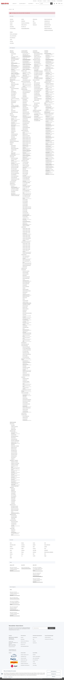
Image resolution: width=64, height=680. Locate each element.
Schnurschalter (25, 402)
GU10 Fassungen (25, 212)
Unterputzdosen (25, 125)
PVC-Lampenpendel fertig (27, 263)
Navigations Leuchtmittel (37, 110)
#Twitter (11, 32)
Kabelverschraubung (26, 113)
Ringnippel (24, 311)
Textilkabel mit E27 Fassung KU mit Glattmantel (49, 139)
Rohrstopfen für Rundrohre (13, 479)
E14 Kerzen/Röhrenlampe (38, 88)
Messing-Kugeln (25, 305)
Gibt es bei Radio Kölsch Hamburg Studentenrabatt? (26, 568)
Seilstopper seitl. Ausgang (25, 369)
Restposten (12, 142)
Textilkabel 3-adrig (47, 82)
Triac (12, 109)
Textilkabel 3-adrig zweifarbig (49, 100)
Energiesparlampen (36, 52)
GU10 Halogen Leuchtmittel (36, 77)
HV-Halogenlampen (36, 67)
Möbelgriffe (12, 487)
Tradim (34, 555)
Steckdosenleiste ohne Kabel (26, 386)
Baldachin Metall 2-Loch (27, 138)
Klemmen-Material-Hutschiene (26, 115)
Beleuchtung (12, 423)
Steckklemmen (25, 124)
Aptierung (24, 168)
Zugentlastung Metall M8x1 (26, 341)
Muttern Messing (25, 308)
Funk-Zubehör (13, 94)
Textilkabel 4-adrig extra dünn (48, 103)
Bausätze (11, 113)
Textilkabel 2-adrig (47, 70)
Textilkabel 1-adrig (47, 69)
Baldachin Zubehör (26, 159)
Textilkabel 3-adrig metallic (49, 90)
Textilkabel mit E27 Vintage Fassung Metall (49, 166)
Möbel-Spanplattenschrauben (15, 512)
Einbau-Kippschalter (26, 278)
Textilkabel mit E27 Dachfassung (49, 133)
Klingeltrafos (13, 129)
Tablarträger (13, 518)
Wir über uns (23, 26)
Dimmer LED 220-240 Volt (25, 81)
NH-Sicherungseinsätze (15, 173)
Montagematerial (14, 450)
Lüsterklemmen (25, 118)
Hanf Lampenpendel (26, 255)
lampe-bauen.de (47, 26)
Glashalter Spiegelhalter (15, 440)
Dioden (12, 89)
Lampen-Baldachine (24, 130)
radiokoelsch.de (47, 21)
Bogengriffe (13, 488)
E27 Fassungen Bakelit (26, 182)
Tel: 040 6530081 (59, 0)
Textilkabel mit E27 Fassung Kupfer (49, 146)
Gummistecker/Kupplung (27, 399)
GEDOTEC (23, 546)
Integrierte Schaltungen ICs (15, 99)
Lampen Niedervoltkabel (27, 253)
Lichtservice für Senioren (49, 639)
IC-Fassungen (13, 97)
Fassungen (13, 425)
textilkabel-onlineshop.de (48, 30)
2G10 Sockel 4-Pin (37, 58)
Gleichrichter (13, 95)
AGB (33, 21)
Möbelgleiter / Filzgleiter (14, 460)
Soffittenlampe (36, 100)
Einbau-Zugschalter (26, 283)
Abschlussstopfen (26, 273)
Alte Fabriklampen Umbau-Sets (26, 167)
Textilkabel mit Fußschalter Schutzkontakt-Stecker (49, 58)
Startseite (34, 0)
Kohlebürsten (13, 131)
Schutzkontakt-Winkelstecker (25, 406)
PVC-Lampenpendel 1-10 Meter (27, 262)
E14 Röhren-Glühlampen (27, 349)
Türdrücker (13, 503)
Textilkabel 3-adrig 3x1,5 (50, 83)
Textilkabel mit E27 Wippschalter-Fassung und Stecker (49, 169)
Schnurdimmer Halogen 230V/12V (27, 73)
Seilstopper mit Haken (26, 367)
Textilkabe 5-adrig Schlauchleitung (49, 107)
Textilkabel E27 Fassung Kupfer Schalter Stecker (50, 118)
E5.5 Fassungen (25, 201)
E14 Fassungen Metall (26, 177)
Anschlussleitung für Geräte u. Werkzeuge (26, 69)
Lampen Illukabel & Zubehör (26, 240)
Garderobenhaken (14, 439)
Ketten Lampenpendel (26, 259)
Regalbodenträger (13, 514)
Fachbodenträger (14, 515)
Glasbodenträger (14, 517)
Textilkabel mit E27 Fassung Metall (49, 148)
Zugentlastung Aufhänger (25, 332)
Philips (22, 552)
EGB (45, 542)
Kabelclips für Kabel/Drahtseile (25, 364)
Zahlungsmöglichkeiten (25, 28)
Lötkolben (12, 132)
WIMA (11, 557)
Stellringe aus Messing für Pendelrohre (26, 319)
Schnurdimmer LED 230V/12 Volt (26, 75)
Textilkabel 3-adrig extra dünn (50, 85)
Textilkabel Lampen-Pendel (48, 113)
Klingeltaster (13, 128)
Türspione (12, 526)
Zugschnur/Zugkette (26, 225)
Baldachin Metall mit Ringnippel (26, 152)
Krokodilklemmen (13, 139)
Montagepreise (23, 342)
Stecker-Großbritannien (26, 407)
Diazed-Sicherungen (14, 158)
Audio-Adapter (13, 53)
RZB (45, 553)
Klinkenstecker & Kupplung (14, 69)
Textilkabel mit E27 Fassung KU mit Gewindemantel (49, 135)
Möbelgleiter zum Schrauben (14, 472)
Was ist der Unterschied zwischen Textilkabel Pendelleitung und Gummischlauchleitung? (37, 575)
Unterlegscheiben (26, 327)
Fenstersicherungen (14, 521)
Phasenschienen (25, 120)
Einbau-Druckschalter (26, 276)
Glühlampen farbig (26, 352)
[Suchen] (51, 3)
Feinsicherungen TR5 (14, 164)
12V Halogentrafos (37, 120)
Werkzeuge (13, 136)
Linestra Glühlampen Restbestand (37, 64)
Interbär (34, 548)
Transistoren (13, 107)
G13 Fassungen (25, 203)
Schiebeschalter (13, 149)
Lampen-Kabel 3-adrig (26, 231)
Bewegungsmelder (14, 116)
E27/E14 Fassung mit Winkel (26, 198)
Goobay (45, 546)
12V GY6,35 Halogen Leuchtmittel (37, 119)
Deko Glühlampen (37, 62)
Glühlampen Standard (36, 59)
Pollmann (34, 552)
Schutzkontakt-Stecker (26, 403)
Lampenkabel (23, 226)
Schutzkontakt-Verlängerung (25, 419)
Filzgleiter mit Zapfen (14, 464)
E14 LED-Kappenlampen (27, 348)
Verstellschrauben (14, 454)
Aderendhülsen (25, 100)
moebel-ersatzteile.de (48, 28)
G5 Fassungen (25, 209)
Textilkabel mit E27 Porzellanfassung (49, 160)
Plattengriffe (13, 498)
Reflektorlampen (37, 66)
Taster (12, 151)
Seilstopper (24, 365)
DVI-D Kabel (13, 60)
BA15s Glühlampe (37, 82)
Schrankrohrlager (14, 451)
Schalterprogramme (14, 133)
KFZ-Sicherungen (14, 168)
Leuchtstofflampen (36, 105)
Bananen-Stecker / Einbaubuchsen (13, 79)
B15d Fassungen (25, 170)
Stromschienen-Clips (26, 375)
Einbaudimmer (25, 78)
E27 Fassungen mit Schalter (26, 188)
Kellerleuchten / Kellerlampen (13, 125)
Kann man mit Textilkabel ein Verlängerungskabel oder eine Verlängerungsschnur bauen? (38, 569)
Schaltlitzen (24, 93)
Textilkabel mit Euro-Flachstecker (49, 55)
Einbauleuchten (24, 87)
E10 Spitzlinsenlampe (37, 95)
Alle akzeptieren (53, 671)
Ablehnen (53, 676)
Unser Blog (53, 0)
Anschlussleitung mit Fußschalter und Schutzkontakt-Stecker (26, 54)
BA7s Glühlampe (37, 84)
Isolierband (24, 106)
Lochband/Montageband (27, 117)
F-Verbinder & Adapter (15, 188)
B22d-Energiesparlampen (38, 53)
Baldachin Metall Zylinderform (25, 157)
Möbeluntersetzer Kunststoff (14, 476)
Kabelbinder (25, 110)
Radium (11, 553)
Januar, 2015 (12, 564)
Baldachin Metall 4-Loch (27, 141)
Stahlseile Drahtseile (26, 374)
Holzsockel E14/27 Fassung (26, 258)
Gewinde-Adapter (25, 289)
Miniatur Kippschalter (14, 148)
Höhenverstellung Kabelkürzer (49, 116)
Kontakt (44, 0)
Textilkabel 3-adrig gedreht (49, 88)
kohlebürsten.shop (47, 24)
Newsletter (23, 21)
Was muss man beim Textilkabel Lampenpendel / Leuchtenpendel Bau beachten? (14, 569)
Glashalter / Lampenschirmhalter (26, 294)
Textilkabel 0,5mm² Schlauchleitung (47, 112)
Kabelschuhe (25, 297)
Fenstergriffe (13, 493)
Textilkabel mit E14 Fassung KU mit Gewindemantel (49, 123)
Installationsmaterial (24, 97)
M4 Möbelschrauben (14, 506)
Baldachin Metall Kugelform (25, 147)
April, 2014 (34, 564)
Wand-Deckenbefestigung (26, 329)
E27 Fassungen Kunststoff (25, 184)
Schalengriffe (13, 500)
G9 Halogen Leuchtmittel (38, 74)
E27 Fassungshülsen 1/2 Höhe (27, 192)
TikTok (11, 39)
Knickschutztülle (25, 300)
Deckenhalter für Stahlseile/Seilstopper (26, 361)
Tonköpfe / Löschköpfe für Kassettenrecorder (15, 106)
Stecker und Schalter (24, 392)
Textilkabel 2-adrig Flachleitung (49, 73)
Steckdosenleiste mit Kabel (26, 383)
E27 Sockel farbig (25, 351)
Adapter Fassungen (26, 164)
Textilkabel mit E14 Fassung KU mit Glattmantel (49, 127)
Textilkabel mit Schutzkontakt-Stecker (49, 67)
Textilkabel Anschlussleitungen (47, 53)
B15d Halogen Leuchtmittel (36, 70)
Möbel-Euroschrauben (15, 508)
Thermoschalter (13, 180)
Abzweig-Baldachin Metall (26, 132)
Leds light (34, 550)
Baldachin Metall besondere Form (25, 145)
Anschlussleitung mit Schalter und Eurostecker (27, 64)
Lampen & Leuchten (14, 426)
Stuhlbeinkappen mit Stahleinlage (14, 484)
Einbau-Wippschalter (26, 282)
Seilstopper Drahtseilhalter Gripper (25, 359)
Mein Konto (40, 0)
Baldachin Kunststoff (26, 135)
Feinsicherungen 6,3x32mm (14, 163)
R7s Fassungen (25, 216)
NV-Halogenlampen (36, 111)
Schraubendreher (14, 135)
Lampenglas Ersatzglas (26, 304)
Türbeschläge (12, 528)
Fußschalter (25, 396)
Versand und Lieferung (25, 22)
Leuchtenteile (23, 269)
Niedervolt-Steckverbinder (14, 141)
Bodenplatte (25, 275)
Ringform (35, 107)
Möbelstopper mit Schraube (14, 474)
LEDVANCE (46, 550)
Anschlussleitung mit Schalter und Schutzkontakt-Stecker (26, 58)
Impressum (35, 24)
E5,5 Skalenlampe (37, 91)
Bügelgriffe (13, 490)
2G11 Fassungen (25, 163)
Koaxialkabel (13, 191)
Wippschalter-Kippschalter (13, 153)
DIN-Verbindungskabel (15, 59)
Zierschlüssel (13, 457)
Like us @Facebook (13, 35)
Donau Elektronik (47, 544)
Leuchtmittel (13, 427)
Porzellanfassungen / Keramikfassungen (26, 215)
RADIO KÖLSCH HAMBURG (48, 552)
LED (33, 101)
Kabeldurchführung (26, 296)
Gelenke (24, 287)
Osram (11, 552)
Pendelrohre (25, 310)
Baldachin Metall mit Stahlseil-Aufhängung (26, 155)
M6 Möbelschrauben (14, 507)
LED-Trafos (36, 104)
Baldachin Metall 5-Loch (27, 142)
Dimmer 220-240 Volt (24, 77)
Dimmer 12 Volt (24, 70)
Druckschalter (13, 145)
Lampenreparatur (48, 637)
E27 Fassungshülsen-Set (27, 194)
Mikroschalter (13, 146)
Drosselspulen (13, 91)
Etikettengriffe (13, 491)
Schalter (11, 144)
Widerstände (13, 110)
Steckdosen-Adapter (26, 381)
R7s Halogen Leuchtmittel (38, 78)
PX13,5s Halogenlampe (38, 98)
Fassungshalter (25, 202)
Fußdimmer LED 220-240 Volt (27, 83)
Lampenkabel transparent (25, 241)
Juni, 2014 (23, 564)
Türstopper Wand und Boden (15, 534)
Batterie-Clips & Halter (15, 84)
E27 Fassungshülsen (26, 190)
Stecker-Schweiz (25, 409)
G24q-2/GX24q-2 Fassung (27, 208)
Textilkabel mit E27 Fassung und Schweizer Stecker (49, 157)
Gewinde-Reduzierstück (27, 290)
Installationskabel (24, 89)
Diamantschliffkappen (26, 346)
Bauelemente (12, 86)
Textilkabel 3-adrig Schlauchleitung (49, 98)
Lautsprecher (13, 70)
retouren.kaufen (47, 22)
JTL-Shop (59, 678)
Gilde (34, 546)
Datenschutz (35, 19)
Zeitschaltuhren (13, 138)
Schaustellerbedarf (24, 345)
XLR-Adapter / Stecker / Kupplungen (15, 75)
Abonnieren (51, 628)
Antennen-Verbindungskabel (14, 187)
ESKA (11, 542)
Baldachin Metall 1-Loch (27, 137)
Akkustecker (13, 82)
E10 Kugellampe (36, 92)
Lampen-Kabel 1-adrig (26, 228)
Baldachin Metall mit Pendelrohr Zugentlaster (27, 150)
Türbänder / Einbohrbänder (13, 532)
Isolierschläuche (25, 107)
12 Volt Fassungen (26, 162)
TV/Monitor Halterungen (15, 195)
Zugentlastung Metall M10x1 (26, 336)
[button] (54, 3)
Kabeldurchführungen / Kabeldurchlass (15, 442)
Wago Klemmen (25, 128)
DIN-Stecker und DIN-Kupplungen (14, 57)
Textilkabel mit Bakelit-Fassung (49, 121)
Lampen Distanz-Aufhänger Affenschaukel (27, 302)
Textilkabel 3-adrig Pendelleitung (49, 95)
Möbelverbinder (13, 448)
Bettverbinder (13, 437)
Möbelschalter (13, 429)
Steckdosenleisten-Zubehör (26, 388)
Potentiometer (13, 102)
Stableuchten (25, 266)
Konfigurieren (53, 673)
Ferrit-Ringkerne (14, 92)
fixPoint (11, 546)
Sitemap (34, 22)
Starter (35, 108)
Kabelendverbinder (26, 111)
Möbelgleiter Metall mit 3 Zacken (15, 469)
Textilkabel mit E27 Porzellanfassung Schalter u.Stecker (49, 163)
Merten (22, 542)
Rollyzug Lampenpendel (27, 265)
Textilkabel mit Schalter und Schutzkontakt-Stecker (49, 64)
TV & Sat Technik (12, 184)
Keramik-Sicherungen (14, 167)
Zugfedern (13, 458)
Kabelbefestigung (25, 109)
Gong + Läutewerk (14, 120)
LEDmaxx (22, 550)
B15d (35, 81)
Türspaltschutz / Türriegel (14, 525)
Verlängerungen (24, 414)
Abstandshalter (13, 434)
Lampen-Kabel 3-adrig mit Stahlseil (26, 233)
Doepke (34, 544)
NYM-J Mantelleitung (26, 92)
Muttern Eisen (25, 307)
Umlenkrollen (25, 325)
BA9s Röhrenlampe (37, 85)
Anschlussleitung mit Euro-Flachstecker (26, 61)
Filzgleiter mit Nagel (14, 461)
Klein (45, 548)
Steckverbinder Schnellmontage (25, 411)
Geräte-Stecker (25, 398)
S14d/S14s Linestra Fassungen (26, 218)
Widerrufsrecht (23, 24)
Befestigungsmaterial (14, 436)
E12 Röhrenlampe (37, 87)
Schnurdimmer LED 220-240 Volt (27, 86)
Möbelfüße (13, 444)
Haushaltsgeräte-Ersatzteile (14, 122)
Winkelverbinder (14, 455)
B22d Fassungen (25, 171)
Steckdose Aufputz (26, 378)
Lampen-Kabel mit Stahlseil (26, 251)
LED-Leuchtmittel (37, 102)
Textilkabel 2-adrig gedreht (49, 75)
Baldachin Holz (25, 134)
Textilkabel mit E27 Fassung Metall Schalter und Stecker (50, 151)
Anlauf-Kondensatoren (15, 88)
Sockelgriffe (13, 501)
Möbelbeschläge (12, 430)
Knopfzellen (13, 85)
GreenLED (11, 548)
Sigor (11, 555)
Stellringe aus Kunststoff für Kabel (27, 316)
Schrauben (24, 314)
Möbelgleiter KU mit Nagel (14, 467)
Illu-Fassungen (25, 355)
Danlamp (22, 544)
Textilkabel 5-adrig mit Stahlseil (49, 109)
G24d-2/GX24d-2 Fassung (27, 206)
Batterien (11, 81)
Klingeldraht (13, 126)
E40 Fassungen (25, 199)
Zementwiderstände (14, 112)
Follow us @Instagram (13, 33)
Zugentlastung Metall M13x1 (26, 338)
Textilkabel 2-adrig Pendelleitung (49, 78)
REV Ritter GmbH (13, 544)
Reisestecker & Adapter (26, 400)
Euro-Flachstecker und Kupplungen (26, 395)
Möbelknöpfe (13, 497)
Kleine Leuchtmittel (36, 79)
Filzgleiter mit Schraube (15, 463)
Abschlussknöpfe (25, 272)
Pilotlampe (36, 97)
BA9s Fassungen (25, 173)
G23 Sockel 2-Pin (37, 55)
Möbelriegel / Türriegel (15, 445)
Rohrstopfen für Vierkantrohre (13, 481)
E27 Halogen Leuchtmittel (38, 73)
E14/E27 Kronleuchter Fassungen (26, 181)
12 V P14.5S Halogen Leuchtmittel (37, 114)
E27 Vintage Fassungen (26, 195)
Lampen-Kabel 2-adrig (26, 229)
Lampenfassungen (24, 160)
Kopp (11, 550)
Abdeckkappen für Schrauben (14, 433)
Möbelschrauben (13, 504)
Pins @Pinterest (12, 37)
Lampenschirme (24, 268)
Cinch (12, 55)
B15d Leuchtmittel (37, 60)
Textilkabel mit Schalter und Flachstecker (49, 61)
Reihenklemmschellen (26, 121)
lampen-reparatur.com (48, 19)
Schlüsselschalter (13, 155)
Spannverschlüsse (14, 453)
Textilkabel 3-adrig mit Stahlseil (49, 93)
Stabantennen (12, 183)
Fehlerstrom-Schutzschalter (25, 104)
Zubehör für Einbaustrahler (25, 223)
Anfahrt (48, 0)
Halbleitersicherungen (15, 165)
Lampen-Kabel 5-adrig (26, 236)
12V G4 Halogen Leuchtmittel (36, 116)
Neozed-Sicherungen (14, 171)
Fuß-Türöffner (13, 494)
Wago (45, 555)
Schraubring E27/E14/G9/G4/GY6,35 (26, 221)
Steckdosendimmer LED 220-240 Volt (26, 391)
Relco (22, 553)
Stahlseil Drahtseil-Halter (27, 371)
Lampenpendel (23, 254)
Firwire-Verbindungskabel (14, 62)
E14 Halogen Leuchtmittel (38, 71)
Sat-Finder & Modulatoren (13, 193)
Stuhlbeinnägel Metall (14, 485)
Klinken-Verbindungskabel (14, 65)
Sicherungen (12, 156)
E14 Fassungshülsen (26, 178)
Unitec (34, 542)
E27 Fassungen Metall (26, 186)
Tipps (11, 589)
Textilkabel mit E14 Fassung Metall (49, 130)
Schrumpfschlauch (26, 123)
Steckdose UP (25, 379)
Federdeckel (25, 102)
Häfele (22, 548)
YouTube (11, 41)
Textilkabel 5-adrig (47, 104)
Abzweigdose (25, 99)
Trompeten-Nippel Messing (26, 324)
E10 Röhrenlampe (37, 94)
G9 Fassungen (25, 211)
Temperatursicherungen (15, 178)
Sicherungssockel (14, 177)
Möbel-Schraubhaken (14, 510)
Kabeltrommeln (25, 417)
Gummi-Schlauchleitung (27, 90)
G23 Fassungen (25, 205)
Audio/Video (12, 52)
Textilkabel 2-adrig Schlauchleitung (49, 80)
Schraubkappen (13, 174)
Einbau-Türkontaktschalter (26, 280)
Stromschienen (23, 413)
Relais (12, 103)
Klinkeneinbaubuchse (14, 66)
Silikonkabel (25, 96)
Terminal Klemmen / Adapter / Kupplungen (15, 73)
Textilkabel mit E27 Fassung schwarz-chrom (50, 154)
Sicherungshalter (13, 181)
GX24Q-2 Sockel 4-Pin (37, 56)
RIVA (33, 553)
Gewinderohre (25, 292)
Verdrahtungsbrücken (26, 127)
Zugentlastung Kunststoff (27, 333)
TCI (21, 555)
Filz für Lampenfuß (26, 286)
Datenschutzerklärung (26, 627)
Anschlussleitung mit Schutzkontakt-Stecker (26, 66)
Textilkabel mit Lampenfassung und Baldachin (49, 172)
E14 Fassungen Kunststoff (25, 175)
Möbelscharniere (14, 447)
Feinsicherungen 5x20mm (14, 118)
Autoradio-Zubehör (13, 77)
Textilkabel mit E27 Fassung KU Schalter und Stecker (50, 142)
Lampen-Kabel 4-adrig (26, 235)
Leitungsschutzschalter (15, 170)
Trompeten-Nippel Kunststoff (26, 321)
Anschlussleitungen (24, 52)
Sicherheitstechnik (13, 520)
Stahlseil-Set (25, 372)
